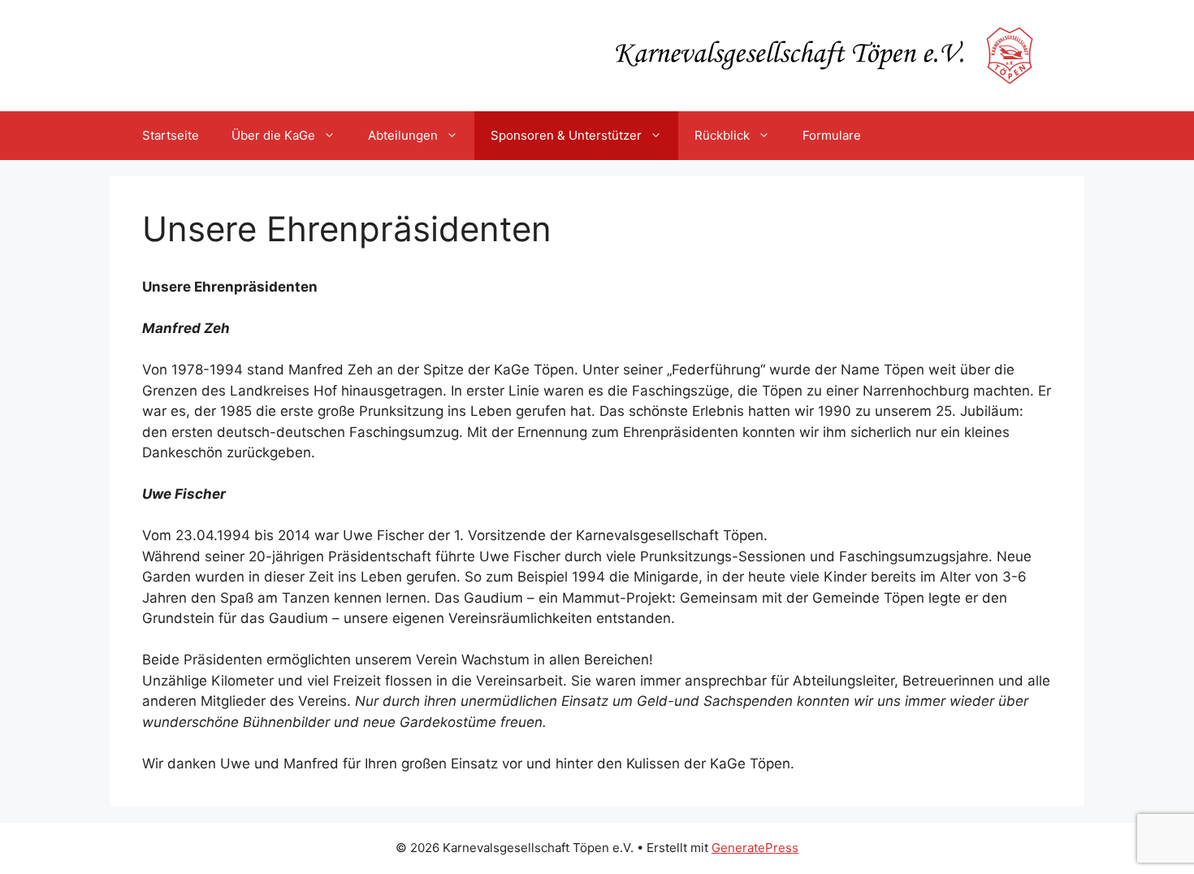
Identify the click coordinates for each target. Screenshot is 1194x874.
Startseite (170, 135)
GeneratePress (755, 847)
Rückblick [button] (722, 135)
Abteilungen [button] (403, 135)
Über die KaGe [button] (273, 135)
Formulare (831, 135)
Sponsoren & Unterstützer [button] (566, 135)
